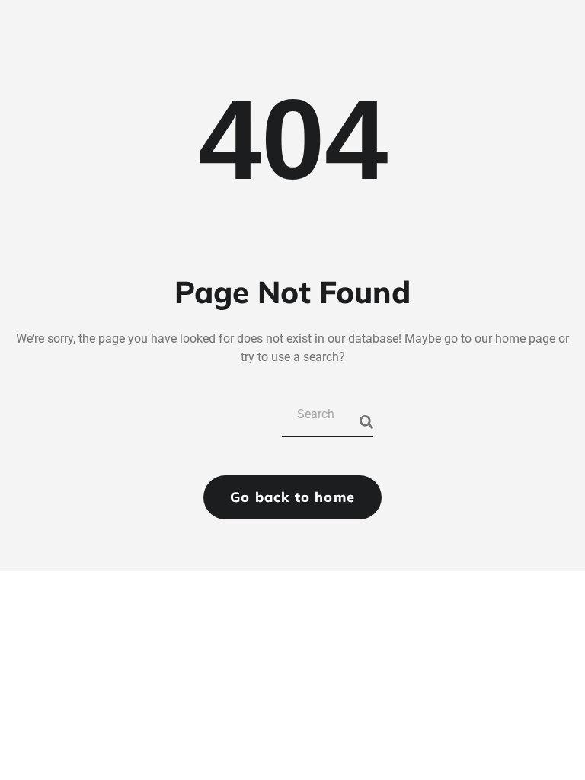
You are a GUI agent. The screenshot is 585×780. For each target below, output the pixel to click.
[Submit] (366, 422)
